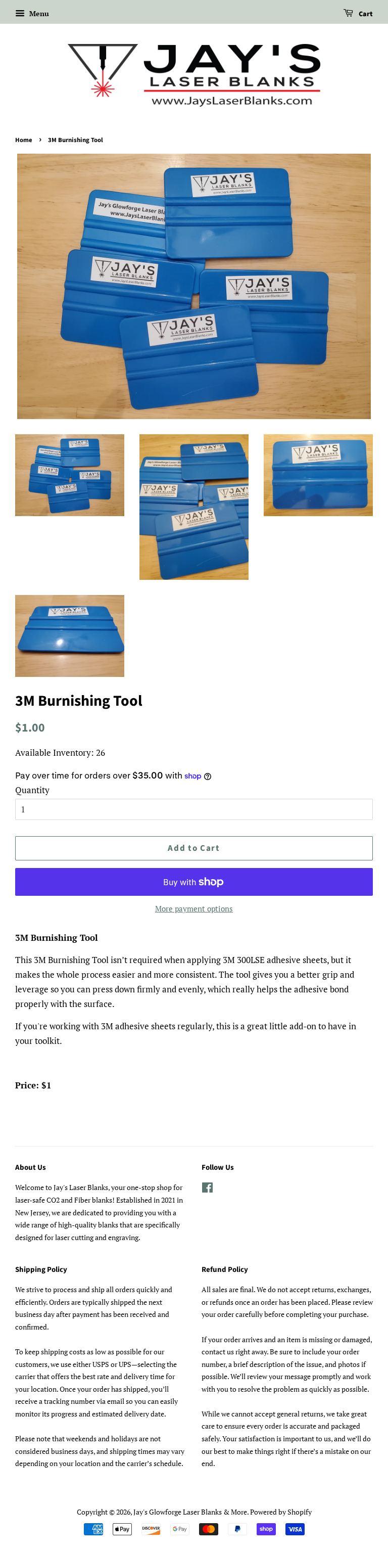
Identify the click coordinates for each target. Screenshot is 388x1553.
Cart (365, 14)
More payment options (194, 908)
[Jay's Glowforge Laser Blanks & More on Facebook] (207, 1189)
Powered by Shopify (281, 1512)
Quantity (32, 790)
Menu (38, 13)
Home (23, 140)
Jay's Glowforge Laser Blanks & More (190, 1512)
